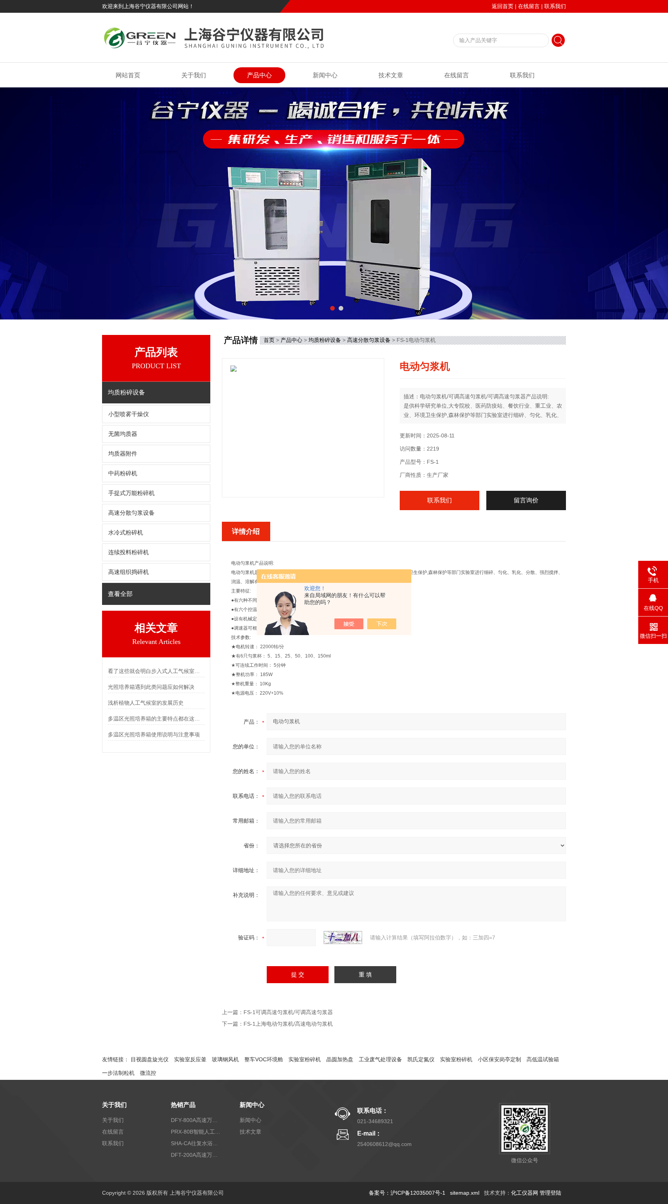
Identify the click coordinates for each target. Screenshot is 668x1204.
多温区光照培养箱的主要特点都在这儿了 (156, 719)
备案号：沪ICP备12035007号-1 (407, 1193)
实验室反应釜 (190, 1059)
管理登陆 (550, 1193)
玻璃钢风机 (225, 1059)
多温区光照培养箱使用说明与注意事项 (154, 734)
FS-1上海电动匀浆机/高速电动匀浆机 (288, 1024)
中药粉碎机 (122, 473)
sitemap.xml (464, 1193)
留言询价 (526, 500)
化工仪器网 (524, 1193)
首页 (269, 340)
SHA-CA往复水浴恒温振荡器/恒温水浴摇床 (196, 1143)
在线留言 (529, 6)
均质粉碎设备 (324, 340)
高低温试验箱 (543, 1059)
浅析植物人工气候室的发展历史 (146, 703)
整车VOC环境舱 (263, 1059)
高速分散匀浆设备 (131, 513)
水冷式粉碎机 (125, 532)
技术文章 (390, 75)
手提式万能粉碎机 (131, 493)
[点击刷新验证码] (343, 937)
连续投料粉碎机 (128, 552)
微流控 (148, 1073)
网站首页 (128, 75)
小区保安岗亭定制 (499, 1059)
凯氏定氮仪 (421, 1059)
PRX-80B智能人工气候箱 (196, 1132)
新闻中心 (325, 75)
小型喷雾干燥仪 (128, 414)
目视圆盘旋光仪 (150, 1059)
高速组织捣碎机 (128, 572)
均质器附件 (122, 454)
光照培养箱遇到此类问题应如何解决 (151, 687)
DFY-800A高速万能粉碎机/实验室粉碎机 (196, 1120)
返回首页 (502, 6)
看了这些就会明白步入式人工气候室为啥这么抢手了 (156, 671)
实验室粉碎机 (304, 1059)
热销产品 (183, 1105)
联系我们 (555, 6)
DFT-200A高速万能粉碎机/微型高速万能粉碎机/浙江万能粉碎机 (196, 1155)
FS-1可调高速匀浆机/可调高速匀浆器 (288, 1012)
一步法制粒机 (118, 1073)
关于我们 (193, 75)
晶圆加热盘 (339, 1059)
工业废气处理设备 (380, 1059)
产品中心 (259, 75)
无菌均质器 (122, 434)
